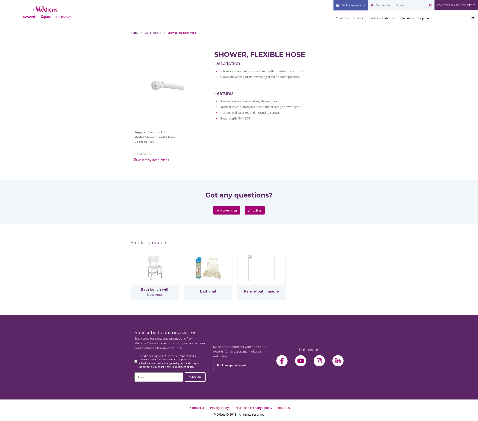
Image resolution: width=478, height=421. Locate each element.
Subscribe (195, 377)
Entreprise (405, 18)
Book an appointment (353, 5)
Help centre (425, 18)
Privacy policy (219, 408)
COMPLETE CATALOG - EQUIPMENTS (456, 5)
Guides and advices (381, 18)
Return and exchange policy (253, 408)
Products (340, 18)
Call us (257, 210)
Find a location (383, 5)
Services (358, 18)
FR (473, 18)
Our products (153, 32)
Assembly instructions (153, 160)
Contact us (197, 408)
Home (134, 32)
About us (283, 408)
